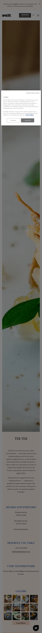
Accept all (28, 120)
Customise (13, 120)
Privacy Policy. (30, 115)
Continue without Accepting (33, 93)
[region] (21, 107)
